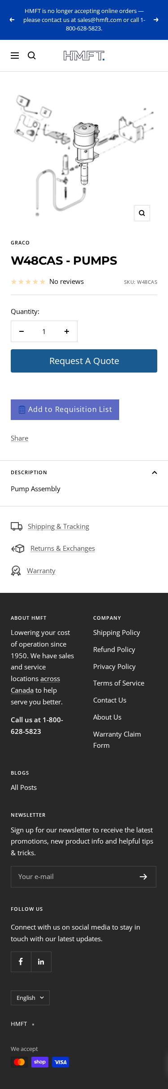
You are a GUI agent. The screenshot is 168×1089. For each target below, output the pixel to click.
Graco (20, 242)
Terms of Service (118, 682)
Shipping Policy (116, 632)
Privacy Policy (114, 666)
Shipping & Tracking (58, 526)
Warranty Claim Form (117, 739)
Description (29, 472)
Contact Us (109, 699)
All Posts (24, 787)
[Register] (143, 877)
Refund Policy (114, 649)
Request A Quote (84, 361)
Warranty (41, 570)
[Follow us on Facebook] (21, 962)
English (26, 998)
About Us (107, 716)
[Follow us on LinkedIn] (41, 962)
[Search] (32, 55)
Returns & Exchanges (62, 548)
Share (19, 437)
